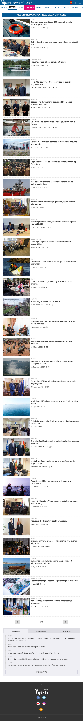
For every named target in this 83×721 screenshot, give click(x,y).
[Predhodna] (17, 622)
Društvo (34, 39)
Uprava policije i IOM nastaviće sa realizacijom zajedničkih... (51, 242)
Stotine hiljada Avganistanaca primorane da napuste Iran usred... (54, 142)
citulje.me (19, 3)
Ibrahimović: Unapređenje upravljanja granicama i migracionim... (53, 202)
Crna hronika (36, 59)
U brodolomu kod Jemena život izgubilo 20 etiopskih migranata (54, 262)
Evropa (33, 119)
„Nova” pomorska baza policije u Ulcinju (48, 62)
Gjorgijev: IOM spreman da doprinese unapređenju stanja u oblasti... (53, 322)
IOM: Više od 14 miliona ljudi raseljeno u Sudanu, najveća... (52, 342)
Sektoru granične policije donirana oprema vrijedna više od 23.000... (53, 222)
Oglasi (30, 3)
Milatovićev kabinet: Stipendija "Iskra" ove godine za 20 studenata (33, 653)
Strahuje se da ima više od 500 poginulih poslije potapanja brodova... (51, 23)
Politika (34, 319)
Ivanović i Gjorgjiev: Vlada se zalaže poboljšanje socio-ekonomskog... (54, 502)
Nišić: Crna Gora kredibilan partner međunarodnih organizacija (53, 462)
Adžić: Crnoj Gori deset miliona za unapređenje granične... (51, 601)
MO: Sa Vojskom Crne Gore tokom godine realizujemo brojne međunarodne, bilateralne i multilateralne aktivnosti (42, 639)
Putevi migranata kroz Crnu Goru (45, 301)
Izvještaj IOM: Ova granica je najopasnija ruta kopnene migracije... (54, 542)
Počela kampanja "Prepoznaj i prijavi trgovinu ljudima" (55, 580)
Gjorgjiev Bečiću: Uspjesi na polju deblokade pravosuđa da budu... (55, 442)
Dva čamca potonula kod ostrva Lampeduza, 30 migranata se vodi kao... (51, 562)
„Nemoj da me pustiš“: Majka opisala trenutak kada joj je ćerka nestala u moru (38, 659)
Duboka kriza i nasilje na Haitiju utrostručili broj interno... (52, 282)
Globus (33, 19)
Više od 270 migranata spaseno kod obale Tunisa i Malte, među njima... (52, 182)
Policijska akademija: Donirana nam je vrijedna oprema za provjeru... (55, 422)
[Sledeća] (65, 622)
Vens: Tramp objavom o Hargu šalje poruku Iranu (26, 647)
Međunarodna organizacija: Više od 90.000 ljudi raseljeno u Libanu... (52, 362)
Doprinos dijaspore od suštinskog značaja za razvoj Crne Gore (53, 162)
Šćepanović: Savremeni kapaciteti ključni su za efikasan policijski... (51, 103)
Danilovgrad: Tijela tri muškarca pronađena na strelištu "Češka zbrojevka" (36, 665)
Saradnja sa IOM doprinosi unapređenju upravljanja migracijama (53, 382)
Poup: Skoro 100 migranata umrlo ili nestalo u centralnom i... (51, 482)
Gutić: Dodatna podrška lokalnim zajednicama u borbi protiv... (54, 43)
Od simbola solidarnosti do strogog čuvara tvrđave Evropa (53, 122)
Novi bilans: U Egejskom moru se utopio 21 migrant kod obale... (54, 402)
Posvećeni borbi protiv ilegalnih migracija (49, 521)
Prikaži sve (41, 672)
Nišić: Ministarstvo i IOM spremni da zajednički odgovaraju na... (51, 83)
